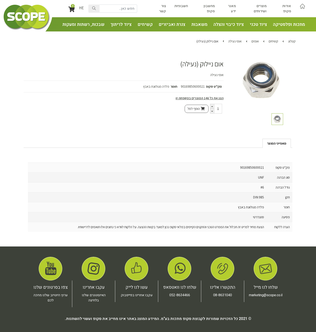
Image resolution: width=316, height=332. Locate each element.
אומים (255, 41)
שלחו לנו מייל (266, 287)
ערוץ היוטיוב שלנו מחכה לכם (51, 298)
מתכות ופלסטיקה (289, 24)
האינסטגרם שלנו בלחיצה (94, 298)
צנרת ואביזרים (172, 24)
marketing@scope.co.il (265, 295)
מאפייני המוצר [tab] (276, 143)
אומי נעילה (235, 41)
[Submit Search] (94, 9)
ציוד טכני (258, 24)
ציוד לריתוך (121, 24)
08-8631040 (222, 295)
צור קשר (162, 8)
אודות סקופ (286, 8)
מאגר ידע (232, 8)
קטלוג (292, 41)
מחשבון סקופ (209, 8)
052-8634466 (179, 295)
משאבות (199, 24)
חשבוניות (181, 6)
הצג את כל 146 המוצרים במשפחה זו (200, 98)
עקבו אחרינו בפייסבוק (137, 295)
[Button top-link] (302, 6)
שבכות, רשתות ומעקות (83, 24)
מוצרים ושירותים (260, 8)
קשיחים (145, 24)
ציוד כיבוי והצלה (228, 24)
